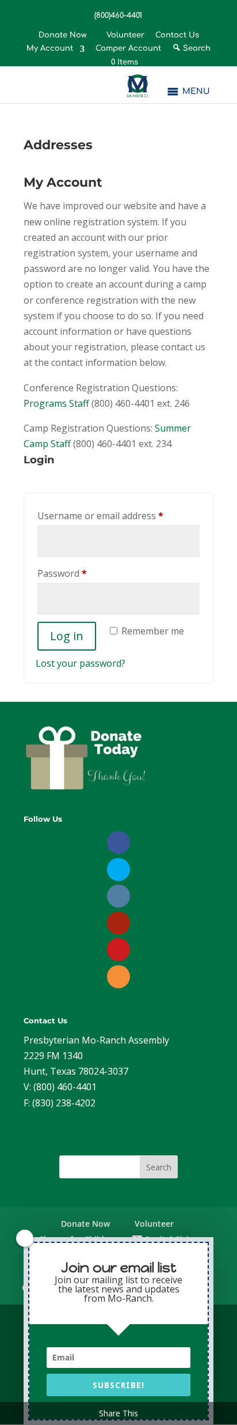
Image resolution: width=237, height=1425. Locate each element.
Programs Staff (56, 403)
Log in (66, 636)
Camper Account (128, 48)
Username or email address (118, 515)
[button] (196, 91)
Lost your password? (80, 663)
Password (81, 573)
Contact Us (177, 35)
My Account (49, 48)
